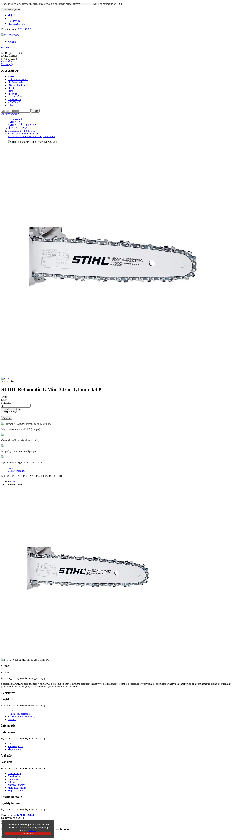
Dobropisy (13, 779)
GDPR (11, 711)
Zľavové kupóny (16, 785)
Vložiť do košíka (11, 409)
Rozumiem (28, 833)
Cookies (12, 719)
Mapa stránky (14, 749)
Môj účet (12, 15)
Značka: (5, 481)
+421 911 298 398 (26, 815)
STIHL (13, 481)
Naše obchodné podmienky (21, 716)
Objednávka (14, 21)
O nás (10, 743)
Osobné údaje (14, 773)
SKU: (4, 484)
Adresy (11, 782)
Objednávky (14, 776)
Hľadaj (35, 111)
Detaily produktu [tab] (16, 470)
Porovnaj (7, 418)
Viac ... (32, 830)
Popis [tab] (10, 468)
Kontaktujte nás (15, 746)
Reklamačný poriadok (19, 713)
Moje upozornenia (17, 787)
